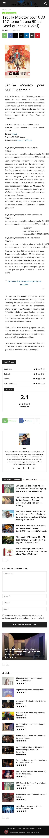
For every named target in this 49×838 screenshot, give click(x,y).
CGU (19, 828)
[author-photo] (24, 445)
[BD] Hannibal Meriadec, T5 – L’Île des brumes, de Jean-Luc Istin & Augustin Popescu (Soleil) (30, 540)
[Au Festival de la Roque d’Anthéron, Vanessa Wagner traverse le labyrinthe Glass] (8, 750)
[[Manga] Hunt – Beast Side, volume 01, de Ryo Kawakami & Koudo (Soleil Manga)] (8, 774)
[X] (15, 35)
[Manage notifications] (6, 832)
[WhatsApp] (4, 35)
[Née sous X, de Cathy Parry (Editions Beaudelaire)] (8, 716)
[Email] (21, 35)
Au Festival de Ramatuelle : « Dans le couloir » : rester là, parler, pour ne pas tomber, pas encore (22, 651)
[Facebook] (10, 35)
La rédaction (11, 828)
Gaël (6, 30)
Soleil (14, 134)
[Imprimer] (32, 35)
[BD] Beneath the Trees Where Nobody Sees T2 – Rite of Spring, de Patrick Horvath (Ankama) (30, 488)
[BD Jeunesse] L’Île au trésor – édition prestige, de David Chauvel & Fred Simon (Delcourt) (31, 551)
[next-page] (7, 560)
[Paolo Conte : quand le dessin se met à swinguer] (8, 797)
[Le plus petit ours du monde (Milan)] (8, 693)
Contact (39, 828)
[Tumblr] (30, 468)
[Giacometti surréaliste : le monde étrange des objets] (8, 681)
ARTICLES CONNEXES (12, 480)
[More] (37, 420)
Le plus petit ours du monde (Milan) (30, 690)
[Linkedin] (26, 35)
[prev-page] (3, 560)
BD (10, 9)
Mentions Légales (29, 828)
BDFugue (28, 140)
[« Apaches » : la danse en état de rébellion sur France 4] (8, 809)
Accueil (4, 9)
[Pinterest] (37, 35)
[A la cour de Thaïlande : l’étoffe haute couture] (8, 704)
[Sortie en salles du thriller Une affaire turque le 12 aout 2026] (8, 739)
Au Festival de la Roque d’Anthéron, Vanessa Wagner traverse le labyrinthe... (30, 749)
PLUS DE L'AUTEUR (30, 480)
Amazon (20, 140)
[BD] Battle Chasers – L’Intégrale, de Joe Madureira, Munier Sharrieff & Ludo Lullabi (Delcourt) (31, 528)
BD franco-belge (11, 13)
